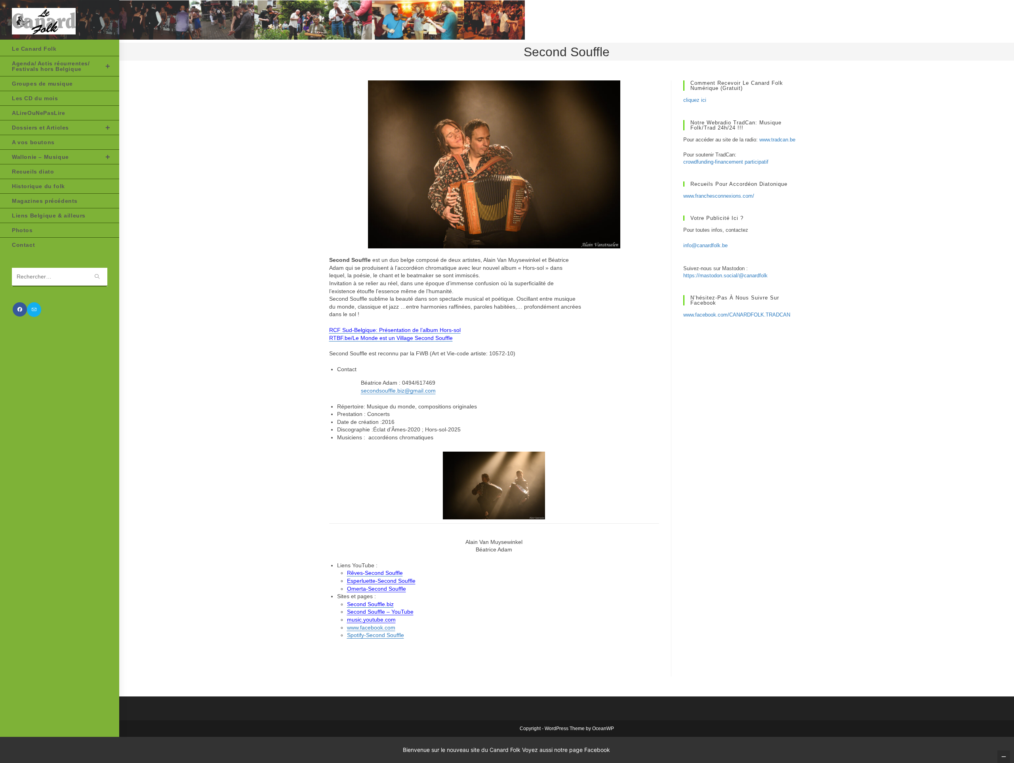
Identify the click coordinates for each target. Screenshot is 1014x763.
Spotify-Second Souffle (375, 635)
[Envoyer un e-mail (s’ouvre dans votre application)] (34, 309)
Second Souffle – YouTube (380, 611)
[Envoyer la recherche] (97, 277)
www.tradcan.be (777, 140)
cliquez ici (694, 100)
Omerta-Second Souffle (376, 589)
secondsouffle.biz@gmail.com (398, 390)
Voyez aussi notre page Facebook (566, 749)
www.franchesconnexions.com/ (718, 196)
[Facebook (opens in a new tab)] (20, 309)
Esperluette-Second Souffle (381, 581)
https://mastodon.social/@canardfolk (725, 275)
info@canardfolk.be (705, 245)
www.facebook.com (371, 627)
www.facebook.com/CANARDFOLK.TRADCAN (736, 315)
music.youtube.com (371, 619)
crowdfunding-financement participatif (725, 162)
